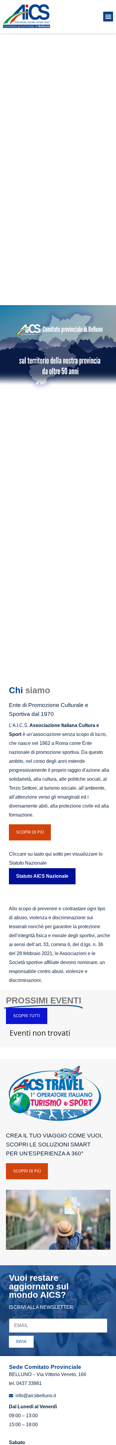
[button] (108, 16)
